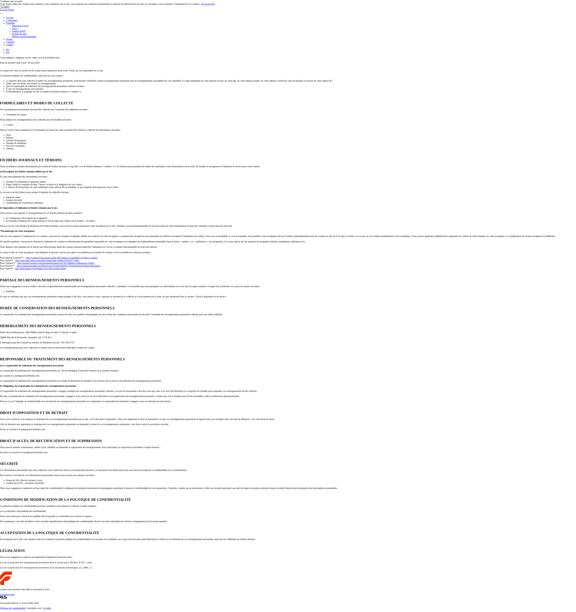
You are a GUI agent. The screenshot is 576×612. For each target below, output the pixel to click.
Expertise (10, 23)
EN (7, 52)
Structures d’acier (20, 25)
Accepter (5, 7)
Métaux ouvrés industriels (24, 36)
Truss (14, 28)
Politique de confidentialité (13, 608)
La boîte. (47, 608)
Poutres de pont (19, 34)
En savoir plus (208, 4)
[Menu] (1, 13)
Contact (9, 44)
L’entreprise (11, 20)
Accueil (9, 17)
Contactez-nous (7, 594)
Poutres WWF (19, 31)
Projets (9, 39)
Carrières (10, 42)
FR (7, 50)
